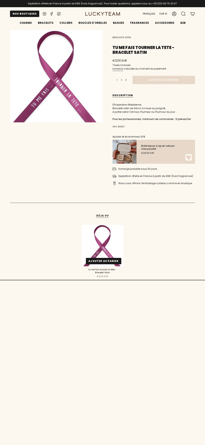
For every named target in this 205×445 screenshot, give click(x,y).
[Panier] (192, 13)
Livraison (118, 68)
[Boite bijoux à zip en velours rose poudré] (125, 152)
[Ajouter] (188, 157)
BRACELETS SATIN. (122, 37)
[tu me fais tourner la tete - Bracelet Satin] (102, 245)
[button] (45, 23)
